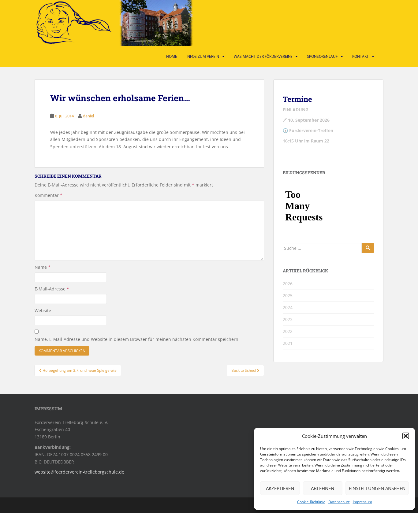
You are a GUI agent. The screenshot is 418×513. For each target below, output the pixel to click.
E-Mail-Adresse (52, 289)
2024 (288, 307)
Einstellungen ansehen (377, 488)
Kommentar (48, 195)
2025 (288, 295)
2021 (288, 343)
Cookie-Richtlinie (311, 501)
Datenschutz (339, 501)
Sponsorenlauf (322, 56)
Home (171, 56)
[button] (406, 436)
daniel (88, 116)
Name (42, 267)
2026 (288, 283)
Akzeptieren (280, 488)
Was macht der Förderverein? (263, 56)
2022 (288, 331)
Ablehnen (322, 488)
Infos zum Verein (202, 56)
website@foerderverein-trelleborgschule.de (79, 472)
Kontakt (360, 56)
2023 (288, 319)
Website (43, 310)
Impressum (362, 501)
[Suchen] (368, 248)
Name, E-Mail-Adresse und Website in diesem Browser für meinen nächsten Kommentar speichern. (137, 339)
